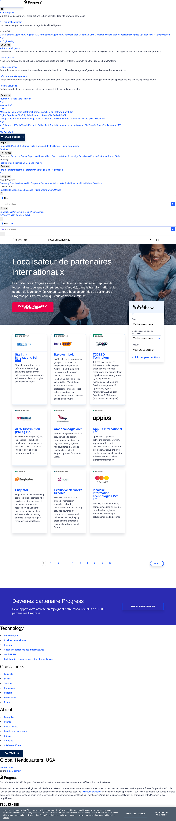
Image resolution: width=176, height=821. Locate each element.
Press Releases (25, 190)
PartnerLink (18, 212)
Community (73, 146)
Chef (10, 118)
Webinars (39, 156)
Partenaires (9, 688)
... (118, 563)
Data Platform (7, 34)
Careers (50, 190)
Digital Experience (8, 67)
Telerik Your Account (34, 212)
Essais (7, 678)
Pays (134, 319)
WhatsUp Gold (89, 118)
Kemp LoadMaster (72, 118)
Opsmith (85, 36)
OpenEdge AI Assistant (118, 34)
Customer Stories (105, 156)
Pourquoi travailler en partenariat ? (32, 307)
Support (5, 142)
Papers (31, 156)
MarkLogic (5, 112)
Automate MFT (60, 127)
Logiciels (8, 674)
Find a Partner (7, 169)
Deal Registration (31, 171)
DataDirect (28, 112)
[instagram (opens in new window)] (13, 805)
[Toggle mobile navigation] (2, 234)
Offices (57, 190)
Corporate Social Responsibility (69, 183)
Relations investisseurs (15, 731)
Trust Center (40, 190)
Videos (48, 156)
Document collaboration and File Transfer (76, 125)
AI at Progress (7, 12)
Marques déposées (92, 791)
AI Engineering (7, 41)
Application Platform (52, 112)
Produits (135, 345)
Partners (5, 166)
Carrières (8, 740)
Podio (56, 115)
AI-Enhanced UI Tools (10, 125)
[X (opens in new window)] (6, 805)
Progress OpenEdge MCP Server (146, 34)
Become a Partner (23, 169)
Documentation (59, 156)
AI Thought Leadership (11, 22)
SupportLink (6, 212)
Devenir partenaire (143, 606)
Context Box (101, 34)
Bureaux (8, 736)
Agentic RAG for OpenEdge (65, 34)
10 (110, 563)
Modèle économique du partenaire (142, 332)
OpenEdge (68, 112)
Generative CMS (86, 34)
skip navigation (11, 3)
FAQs (117, 156)
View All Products (12, 137)
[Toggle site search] (1, 219)
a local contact (14, 771)
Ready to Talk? (23, 215)
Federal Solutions (8, 85)
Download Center (44, 146)
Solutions (5, 44)
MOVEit (62, 115)
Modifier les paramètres (161, 813)
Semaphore (16, 112)
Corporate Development (42, 183)
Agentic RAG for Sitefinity (39, 34)
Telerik (30, 115)
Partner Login (39, 169)
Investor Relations (8, 190)
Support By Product (9, 146)
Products (5, 95)
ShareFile (47, 115)
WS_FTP (12, 132)
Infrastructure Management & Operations (33, 118)
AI (2, 9)
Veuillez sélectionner (143, 324)
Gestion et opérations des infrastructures (24, 649)
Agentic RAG (20, 34)
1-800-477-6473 (7, 215)
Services (4, 149)
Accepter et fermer (135, 813)
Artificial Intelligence (10, 48)
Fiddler (41, 125)
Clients (7, 722)
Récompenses (11, 726)
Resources (6, 152)
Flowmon (58, 118)
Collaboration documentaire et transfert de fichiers (28, 659)
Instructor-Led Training (11, 163)
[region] (88, 814)
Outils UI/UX (10, 654)
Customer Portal (27, 146)
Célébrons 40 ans (12, 745)
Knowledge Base (76, 156)
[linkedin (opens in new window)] (17, 805)
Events (93, 156)
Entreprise (9, 717)
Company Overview (9, 183)
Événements (10, 697)
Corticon (37, 112)
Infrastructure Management (13, 76)
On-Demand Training (32, 163)
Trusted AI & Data (8, 98)
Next (157, 563)
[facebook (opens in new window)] (2, 805)
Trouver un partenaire (58, 240)
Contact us (12, 753)
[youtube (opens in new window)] (10, 805)
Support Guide (60, 146)
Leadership (24, 183)
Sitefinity (22, 115)
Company (5, 176)
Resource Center (19, 156)
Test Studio (50, 125)
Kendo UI (38, 115)
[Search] (1, 193)
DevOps (4, 118)
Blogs (87, 156)
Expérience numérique (15, 640)
